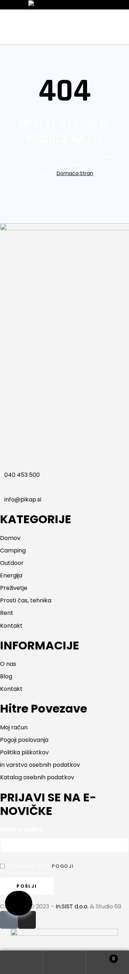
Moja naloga (21, 962)
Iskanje (64, 962)
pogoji (63, 866)
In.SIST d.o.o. (72, 906)
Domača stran (75, 173)
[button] (18, 903)
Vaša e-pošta (21, 829)
